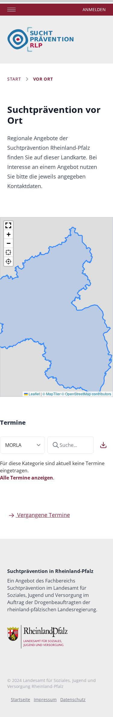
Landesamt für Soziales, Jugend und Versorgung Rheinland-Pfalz (51, 683)
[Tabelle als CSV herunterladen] (103, 445)
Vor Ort (43, 79)
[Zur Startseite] (40, 39)
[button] (8, 225)
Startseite (20, 699)
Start (14, 79)
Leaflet (34, 393)
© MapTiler (51, 393)
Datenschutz (73, 699)
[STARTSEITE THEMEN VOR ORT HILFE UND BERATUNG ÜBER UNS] (11, 9)
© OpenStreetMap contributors (86, 393)
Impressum (45, 699)
